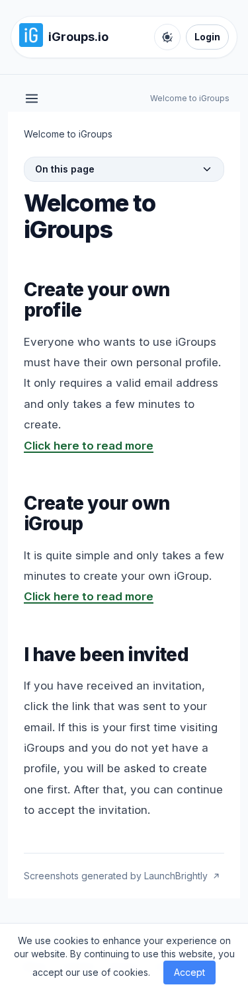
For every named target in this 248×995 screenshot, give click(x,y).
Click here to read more (88, 445)
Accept (189, 972)
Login (207, 36)
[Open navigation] (32, 98)
